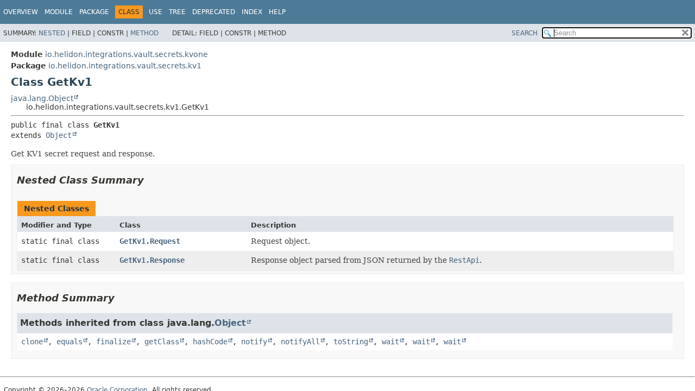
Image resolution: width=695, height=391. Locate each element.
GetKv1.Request (149, 241)
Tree (177, 12)
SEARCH (524, 33)
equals (69, 341)
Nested (52, 33)
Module (59, 12)
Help (277, 12)
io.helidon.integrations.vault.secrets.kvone (126, 54)
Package (94, 12)
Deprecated (213, 12)
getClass (161, 341)
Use (155, 12)
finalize (113, 341)
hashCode (210, 341)
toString (350, 341)
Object (59, 135)
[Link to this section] (151, 180)
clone (32, 341)
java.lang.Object (42, 98)
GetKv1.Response (152, 260)
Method (144, 33)
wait (390, 341)
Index (252, 12)
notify (254, 341)
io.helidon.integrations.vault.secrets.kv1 (124, 65)
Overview (20, 12)
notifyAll (300, 341)
